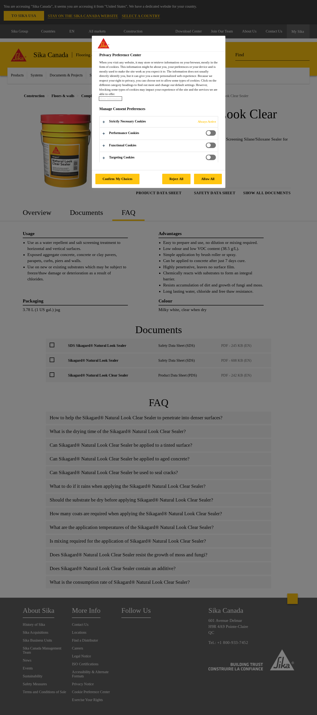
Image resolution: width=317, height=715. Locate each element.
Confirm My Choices (118, 179)
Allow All (207, 179)
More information (110, 98)
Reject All (176, 179)
